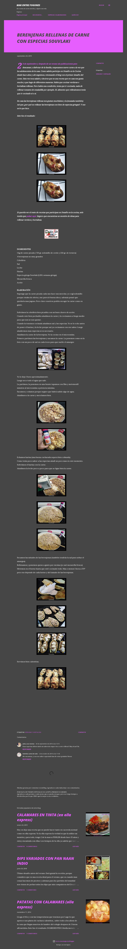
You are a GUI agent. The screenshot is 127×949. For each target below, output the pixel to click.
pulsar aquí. (31, 216)
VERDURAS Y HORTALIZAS (103, 74)
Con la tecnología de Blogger (64, 941)
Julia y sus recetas (28, 744)
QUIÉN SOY (75, 15)
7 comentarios (31, 933)
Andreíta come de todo (30, 754)
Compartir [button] (100, 63)
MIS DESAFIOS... (37, 15)
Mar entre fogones (28, 5)
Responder (27, 749)
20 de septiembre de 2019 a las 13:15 (48, 744)
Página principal (22, 15)
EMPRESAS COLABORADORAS (57, 15)
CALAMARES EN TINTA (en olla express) (44, 817)
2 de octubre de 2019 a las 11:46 (49, 754)
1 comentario (31, 890)
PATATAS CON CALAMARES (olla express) (45, 904)
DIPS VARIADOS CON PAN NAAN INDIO (45, 861)
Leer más (76, 846)
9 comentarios (31, 846)
